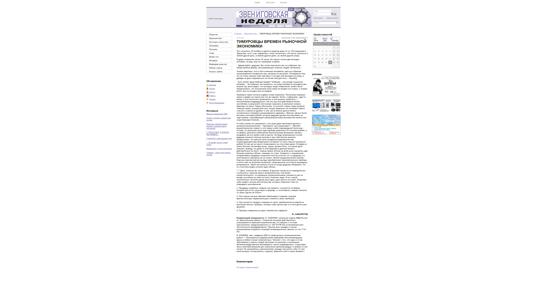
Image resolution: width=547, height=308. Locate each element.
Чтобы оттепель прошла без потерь (218, 119)
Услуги (212, 92)
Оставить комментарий (247, 267)
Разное (212, 99)
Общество (213, 35)
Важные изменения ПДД (216, 114)
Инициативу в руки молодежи (219, 149)
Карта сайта (270, 2)
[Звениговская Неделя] (274, 17)
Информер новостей (218, 64)
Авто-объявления (216, 103)
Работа (212, 96)
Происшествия (215, 38)
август (325, 38)
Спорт (211, 53)
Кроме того (214, 57)
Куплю (212, 89)
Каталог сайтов (215, 72)
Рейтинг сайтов (215, 68)
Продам (212, 85)
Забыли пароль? (332, 18)
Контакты (283, 2)
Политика (213, 49)
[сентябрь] (334, 39)
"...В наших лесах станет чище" (217, 143)
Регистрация (318, 18)
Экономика (213, 46)
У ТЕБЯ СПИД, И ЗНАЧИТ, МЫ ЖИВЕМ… (217, 133)
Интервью (213, 60)
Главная (257, 2)
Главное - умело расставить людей (218, 154)
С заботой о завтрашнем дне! (219, 138)
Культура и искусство (218, 42)
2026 (325, 40)
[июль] (316, 39)
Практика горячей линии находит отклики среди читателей (216, 126)
